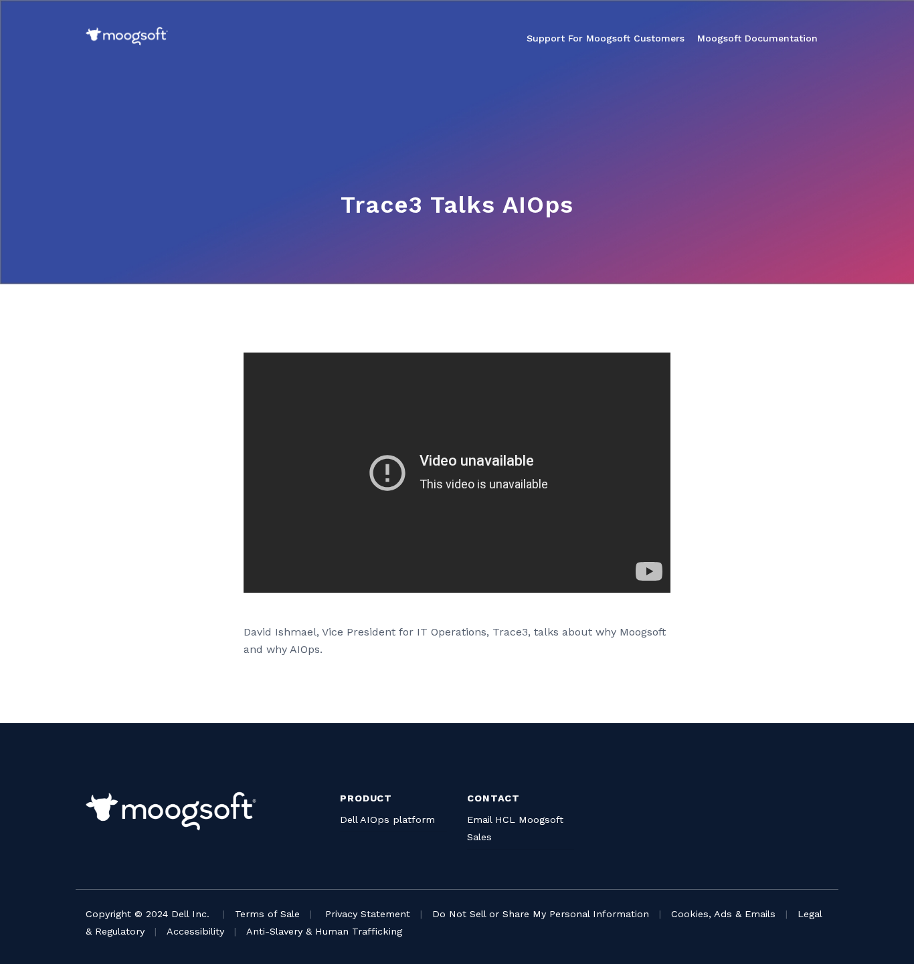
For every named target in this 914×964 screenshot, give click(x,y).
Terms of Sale (267, 913)
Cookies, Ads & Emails (723, 913)
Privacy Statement (367, 913)
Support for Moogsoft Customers (605, 38)
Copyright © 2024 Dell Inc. (147, 913)
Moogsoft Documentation (757, 38)
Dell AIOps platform (387, 819)
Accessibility (195, 931)
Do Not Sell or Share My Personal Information (540, 913)
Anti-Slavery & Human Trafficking (324, 931)
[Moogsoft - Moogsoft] (127, 36)
